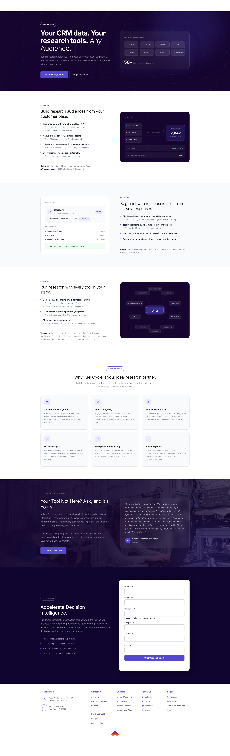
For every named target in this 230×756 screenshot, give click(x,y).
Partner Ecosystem (99, 701)
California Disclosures (176, 706)
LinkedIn (148, 697)
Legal (169, 710)
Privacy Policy (172, 701)
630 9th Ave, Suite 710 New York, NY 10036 (58, 707)
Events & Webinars (124, 697)
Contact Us (95, 719)
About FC (95, 697)
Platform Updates (124, 706)
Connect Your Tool (53, 550)
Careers (94, 706)
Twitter (148, 701)
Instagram (148, 710)
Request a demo (80, 74)
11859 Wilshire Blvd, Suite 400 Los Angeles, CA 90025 (61, 699)
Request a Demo (98, 723)
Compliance (172, 697)
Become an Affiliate (124, 710)
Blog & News (122, 701)
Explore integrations (54, 74)
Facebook (149, 706)
